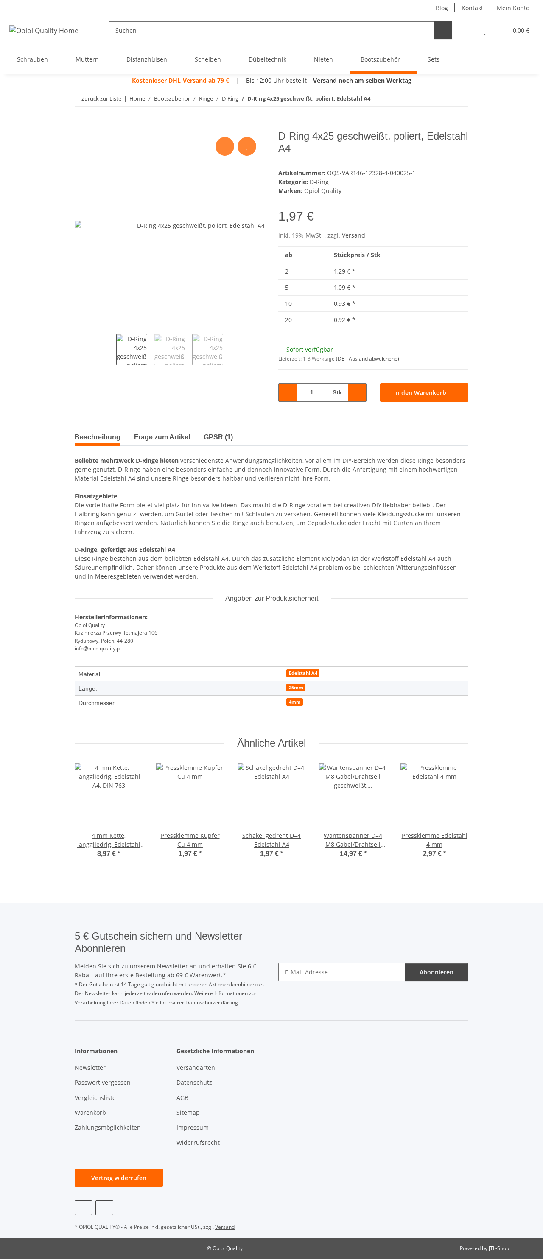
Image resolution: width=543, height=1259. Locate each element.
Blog (442, 8)
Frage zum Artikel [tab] (162, 437)
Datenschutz (194, 1082)
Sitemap (188, 1112)
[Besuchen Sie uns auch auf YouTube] (83, 1207)
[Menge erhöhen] (357, 392)
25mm (296, 688)
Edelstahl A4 (303, 673)
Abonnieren (436, 972)
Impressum (192, 1127)
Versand (353, 235)
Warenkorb (90, 1112)
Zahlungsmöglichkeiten (108, 1127)
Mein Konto (513, 8)
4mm (295, 702)
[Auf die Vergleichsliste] (225, 146)
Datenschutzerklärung (211, 1002)
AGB (182, 1098)
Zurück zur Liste (101, 98)
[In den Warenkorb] (81, 125)
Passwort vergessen (103, 1082)
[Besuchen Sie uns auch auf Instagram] (104, 1207)
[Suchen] (443, 30)
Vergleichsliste (95, 1098)
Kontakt (472, 8)
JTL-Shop (499, 1248)
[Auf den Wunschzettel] (247, 146)
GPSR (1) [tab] (218, 437)
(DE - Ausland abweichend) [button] (367, 358)
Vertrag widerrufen (118, 1178)
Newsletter (90, 1067)
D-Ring (319, 182)
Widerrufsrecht (198, 1143)
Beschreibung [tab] (97, 437)
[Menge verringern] (288, 392)
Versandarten (195, 1067)
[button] (468, 30)
